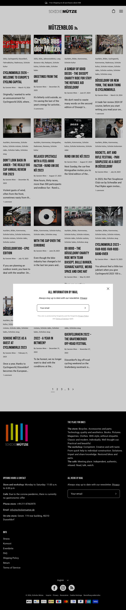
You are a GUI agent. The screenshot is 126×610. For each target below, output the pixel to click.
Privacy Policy (83, 316)
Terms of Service (62, 319)
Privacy (83, 298)
